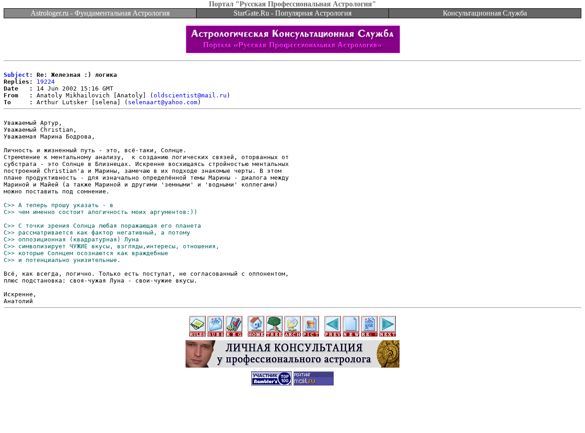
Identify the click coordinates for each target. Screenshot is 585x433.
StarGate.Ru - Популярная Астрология (292, 13)
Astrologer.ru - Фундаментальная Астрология (100, 13)
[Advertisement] (292, 412)
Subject (16, 74)
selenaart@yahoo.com (162, 102)
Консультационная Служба (485, 13)
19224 (46, 81)
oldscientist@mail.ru (190, 95)
